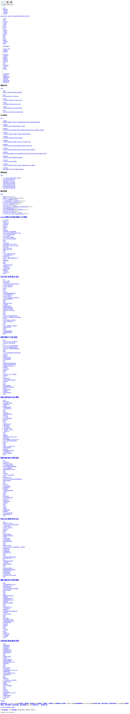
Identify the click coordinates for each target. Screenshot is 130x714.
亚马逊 (4, 27)
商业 (7, 188)
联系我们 (13, 707)
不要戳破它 (6, 678)
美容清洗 (19, 165)
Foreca (4, 476)
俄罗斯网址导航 (9, 208)
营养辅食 (8, 153)
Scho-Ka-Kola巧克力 (8, 512)
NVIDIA (5, 658)
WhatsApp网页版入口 (8, 285)
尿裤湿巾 (12, 153)
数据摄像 (33, 122)
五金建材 (14, 141)
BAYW (5, 442)
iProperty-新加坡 (7, 614)
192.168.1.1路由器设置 (10, 203)
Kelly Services (6, 498)
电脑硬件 (10, 122)
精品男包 (37, 130)
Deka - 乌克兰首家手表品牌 (9, 238)
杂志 (9, 182)
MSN (4, 38)
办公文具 (5, 160)
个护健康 (23, 126)
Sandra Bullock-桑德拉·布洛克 (10, 347)
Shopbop (5, 31)
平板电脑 (19, 122)
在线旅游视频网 (7, 357)
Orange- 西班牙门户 (7, 255)
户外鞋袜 (10, 134)
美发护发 (14, 149)
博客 (14, 182)
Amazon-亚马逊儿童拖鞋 (9, 234)
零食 (4, 145)
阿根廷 (7, 104)
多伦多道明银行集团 (8, 490)
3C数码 (5, 120)
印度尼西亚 (19, 92)
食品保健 (5, 144)
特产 (7, 145)
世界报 (4, 57)
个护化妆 (5, 148)
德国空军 (5, 689)
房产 (9, 186)
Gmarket (5, 66)
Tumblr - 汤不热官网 (8, 321)
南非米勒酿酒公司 (7, 514)
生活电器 (13, 126)
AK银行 (5, 491)
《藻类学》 (6, 562)
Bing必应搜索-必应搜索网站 (10, 466)
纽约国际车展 (6, 378)
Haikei (4, 314)
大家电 (9, 126)
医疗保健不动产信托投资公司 (10, 611)
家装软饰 (10, 141)
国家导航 (5, 10)
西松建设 (5, 612)
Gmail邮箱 (5, 636)
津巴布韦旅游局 (7, 392)
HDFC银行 (5, 484)
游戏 (26, 16)
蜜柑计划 (5, 419)
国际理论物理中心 (7, 563)
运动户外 (5, 132)
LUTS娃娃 (5, 416)
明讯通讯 (5, 367)
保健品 (19, 145)
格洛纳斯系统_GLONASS (9, 692)
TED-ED (5, 354)
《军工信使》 (6, 697)
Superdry (5, 530)
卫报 (4, 62)
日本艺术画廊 (6, 538)
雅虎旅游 (5, 391)
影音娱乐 (28, 122)
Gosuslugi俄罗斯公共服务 (9, 253)
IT (8, 180)
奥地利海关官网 (7, 622)
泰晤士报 (5, 60)
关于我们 (3, 707)
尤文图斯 (5, 304)
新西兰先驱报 (6, 80)
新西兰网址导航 (7, 477)
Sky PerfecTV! (6, 669)
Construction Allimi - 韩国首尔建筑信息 (15, 213)
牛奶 (31, 145)
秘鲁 (10, 104)
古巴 (14, 100)
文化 (14, 185)
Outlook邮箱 (6, 634)
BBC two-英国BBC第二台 (9, 673)
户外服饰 (5, 134)
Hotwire (5, 388)
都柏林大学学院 (7, 545)
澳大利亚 (5, 108)
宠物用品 (20, 137)
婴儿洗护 (17, 153)
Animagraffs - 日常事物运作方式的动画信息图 (16, 206)
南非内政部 (6, 618)
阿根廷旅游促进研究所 (8, 387)
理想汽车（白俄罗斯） (11, 212)
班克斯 (4, 537)
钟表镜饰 (5, 156)
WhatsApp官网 (6, 281)
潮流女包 (32, 130)
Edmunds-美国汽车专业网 (9, 380)
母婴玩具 (5, 152)
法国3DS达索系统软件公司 (9, 364)
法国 (7, 55)
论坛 (12, 182)
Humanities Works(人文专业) (9, 575)
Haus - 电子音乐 (9, 211)
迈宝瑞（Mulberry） (8, 659)
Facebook (5, 21)
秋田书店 (5, 415)
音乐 (23, 16)
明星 (4, 180)
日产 (4, 377)
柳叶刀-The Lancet (7, 558)
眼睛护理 (33, 149)
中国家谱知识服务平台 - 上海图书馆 (14, 209)
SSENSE (5, 29)
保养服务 (33, 165)
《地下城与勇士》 (7, 408)
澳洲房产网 (6, 82)
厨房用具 (11, 137)
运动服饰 (14, 134)
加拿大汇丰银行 (7, 486)
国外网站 (3, 700)
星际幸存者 (6, 401)
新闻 (4, 16)
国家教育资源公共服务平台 (9, 363)
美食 (14, 183)
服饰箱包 (5, 128)
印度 (13, 92)
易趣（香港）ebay (7, 249)
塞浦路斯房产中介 (7, 607)
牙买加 (20, 100)
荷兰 (12, 96)
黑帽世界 (5, 435)
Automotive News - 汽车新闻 (9, 374)
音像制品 (8, 169)
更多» (2, 88)
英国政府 (5, 625)
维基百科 (5, 41)
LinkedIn (5, 42)
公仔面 (4, 507)
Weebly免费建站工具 (8, 294)
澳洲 (5, 74)
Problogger (5, 449)
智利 (13, 104)
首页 (4, 8)
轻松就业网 (6, 496)
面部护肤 (10, 149)
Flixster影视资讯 (7, 359)
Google (4, 18)
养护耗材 (10, 165)
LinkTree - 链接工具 (7, 286)
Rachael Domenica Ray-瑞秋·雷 (10, 341)
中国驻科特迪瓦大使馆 (8, 621)
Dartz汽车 (5, 381)
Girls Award (5, 529)
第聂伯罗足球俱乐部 (8, 307)
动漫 (7, 182)
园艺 (30, 141)
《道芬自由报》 (7, 267)
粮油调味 (23, 145)
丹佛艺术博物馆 (7, 534)
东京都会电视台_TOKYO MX (10, 670)
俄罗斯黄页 (6, 260)
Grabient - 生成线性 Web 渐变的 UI (11, 297)
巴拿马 (16, 100)
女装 (4, 130)
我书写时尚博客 (7, 447)
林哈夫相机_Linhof (7, 585)
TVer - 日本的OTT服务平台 (12, 198)
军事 (14, 188)
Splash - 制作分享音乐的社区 (10, 440)
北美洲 (4, 98)
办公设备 (5, 161)
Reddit (4, 39)
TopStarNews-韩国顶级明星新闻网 (11, 348)
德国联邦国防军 (7, 695)
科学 (12, 185)
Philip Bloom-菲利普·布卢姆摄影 (10, 588)
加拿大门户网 (6, 49)
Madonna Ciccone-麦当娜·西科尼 (10, 345)
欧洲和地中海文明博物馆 (9, 569)
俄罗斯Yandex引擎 (7, 463)
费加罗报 (5, 58)
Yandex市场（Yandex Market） (10, 244)
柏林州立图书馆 (7, 571)
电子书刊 (12, 169)
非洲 (4, 110)
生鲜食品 (27, 145)
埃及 (4, 112)
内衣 (12, 130)
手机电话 (14, 122)
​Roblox (4, 405)
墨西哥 (10, 100)
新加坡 (9, 92)
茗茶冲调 (15, 145)
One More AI (6, 222)
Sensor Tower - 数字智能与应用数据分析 (12, 479)
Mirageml (5, 227)
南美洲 (4, 102)
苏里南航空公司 (7, 649)
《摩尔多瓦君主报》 (8, 265)
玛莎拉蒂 (5, 375)
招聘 (12, 183)
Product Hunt (6, 438)
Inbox (4, 631)
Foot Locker (6, 247)
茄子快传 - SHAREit (12, 202)
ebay (4, 28)
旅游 (14, 16)
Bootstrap (5, 292)
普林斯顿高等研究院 (8, 561)
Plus (4, 559)
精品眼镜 (14, 157)
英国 (5, 55)
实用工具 (19, 141)
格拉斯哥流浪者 (7, 306)
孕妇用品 (35, 153)
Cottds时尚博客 (6, 526)
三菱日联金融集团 (7, 660)
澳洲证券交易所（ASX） (9, 662)
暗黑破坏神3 (6, 404)
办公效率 (5, 202)
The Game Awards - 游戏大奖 (10, 680)
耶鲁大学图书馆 (7, 480)
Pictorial (5, 221)
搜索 (4, 183)
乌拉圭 (19, 104)
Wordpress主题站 (7, 296)
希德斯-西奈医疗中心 (8, 600)
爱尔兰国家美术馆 (7, 541)
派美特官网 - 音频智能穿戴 (9, 231)
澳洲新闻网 (6, 78)
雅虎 (4, 36)
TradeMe (5, 75)
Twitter (4, 23)
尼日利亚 (17, 112)
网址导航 (5, 9)
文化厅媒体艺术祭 (7, 414)
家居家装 (5, 140)
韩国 (7, 65)
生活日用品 (6, 137)
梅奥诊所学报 (6, 425)
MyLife (4, 288)
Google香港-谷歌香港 (8, 465)
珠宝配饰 (28, 130)
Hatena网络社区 (7, 451)
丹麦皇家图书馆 (7, 573)
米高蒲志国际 (6, 501)
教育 (19, 16)
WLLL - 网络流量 (9, 199)
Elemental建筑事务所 (8, 299)
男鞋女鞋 (19, 130)
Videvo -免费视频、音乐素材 (10, 325)
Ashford (5, 32)
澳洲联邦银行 (6, 76)
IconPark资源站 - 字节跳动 (9, 320)
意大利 (14, 96)
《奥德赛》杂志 (7, 424)
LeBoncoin (5, 61)
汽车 (28, 16)
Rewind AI (5, 225)
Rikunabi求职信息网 (8, 497)
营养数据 (5, 597)
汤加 (17, 108)
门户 (17, 178)
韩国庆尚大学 (6, 548)
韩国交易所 (6, 663)
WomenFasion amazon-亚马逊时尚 (11, 524)
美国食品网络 (6, 510)
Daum (4, 68)
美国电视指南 (6, 671)
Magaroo (5, 356)
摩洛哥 (13, 112)
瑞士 (18, 96)
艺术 (7, 185)
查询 (7, 183)
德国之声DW (6, 269)
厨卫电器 (5, 126)
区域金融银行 (6, 487)
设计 (11, 16)
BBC (4, 64)
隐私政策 (8, 707)
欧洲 (4, 94)
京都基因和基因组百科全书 (9, 557)
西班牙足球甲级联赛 (8, 309)
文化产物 (5, 167)
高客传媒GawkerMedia (8, 450)
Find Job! (5, 500)
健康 (7, 186)
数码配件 (24, 122)
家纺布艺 (26, 141)
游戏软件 (17, 169)
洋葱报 (4, 682)
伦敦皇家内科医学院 (8, 602)
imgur (4, 34)
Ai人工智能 (6, 178)
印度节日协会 (6, 572)
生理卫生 (28, 149)
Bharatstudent (6, 282)
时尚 (4, 185)
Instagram (5, 33)
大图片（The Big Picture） (9, 446)
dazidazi (5, 370)
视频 (21, 16)
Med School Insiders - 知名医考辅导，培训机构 (14, 547)
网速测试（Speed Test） (8, 366)
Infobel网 (5, 473)
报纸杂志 (22, 169)
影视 (9, 188)
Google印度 (6, 462)
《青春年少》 (6, 431)
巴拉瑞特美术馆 (7, 540)
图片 (12, 179)
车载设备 (24, 165)
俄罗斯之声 (6, 266)
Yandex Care (8, 205)
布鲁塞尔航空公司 (7, 651)
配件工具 (28, 165)
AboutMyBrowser (7, 681)
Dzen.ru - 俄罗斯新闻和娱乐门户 (10, 258)
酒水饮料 (10, 145)
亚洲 (4, 91)
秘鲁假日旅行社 (7, 389)
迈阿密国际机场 (7, 652)
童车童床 (26, 153)
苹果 (4, 43)
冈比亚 (21, 112)
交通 (4, 188)
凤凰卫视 (5, 270)
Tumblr (4, 24)
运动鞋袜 (24, 134)
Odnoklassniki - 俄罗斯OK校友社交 (11, 283)
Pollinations (5, 223)
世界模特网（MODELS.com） (10, 436)
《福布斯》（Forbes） (8, 429)
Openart (5, 226)
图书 (4, 169)
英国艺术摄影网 (7, 590)
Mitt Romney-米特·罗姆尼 (9, 343)
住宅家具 (5, 141)
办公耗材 (10, 161)
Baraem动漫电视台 (7, 418)
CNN (4, 37)
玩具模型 (45, 153)
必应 (4, 19)
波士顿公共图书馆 (7, 568)
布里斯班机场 (6, 645)
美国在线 (5, 51)
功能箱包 (42, 130)
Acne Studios (6, 243)
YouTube (5, 22)
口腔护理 (24, 149)
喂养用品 (22, 153)
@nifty (4, 259)
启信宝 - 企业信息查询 (8, 475)
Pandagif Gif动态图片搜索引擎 (10, 315)
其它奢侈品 (19, 157)
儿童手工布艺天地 (7, 453)
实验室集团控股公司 (8, 598)
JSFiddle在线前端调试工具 (9, 293)
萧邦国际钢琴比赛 (7, 332)
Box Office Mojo (7, 667)
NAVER (5, 69)
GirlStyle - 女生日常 (7, 527)
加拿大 (7, 46)
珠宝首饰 (5, 157)
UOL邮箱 (5, 629)
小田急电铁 (6, 648)
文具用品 (14, 161)
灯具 (23, 141)
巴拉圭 (15, 104)
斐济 (12, 108)
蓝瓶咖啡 (5, 511)
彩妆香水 (5, 149)
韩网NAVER (6, 256)
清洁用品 (16, 137)
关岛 (15, 108)
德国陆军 (5, 694)
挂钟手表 (10, 157)
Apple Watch (6, 369)
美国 (5, 46)
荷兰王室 (5, 624)
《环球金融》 (6, 426)
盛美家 (4, 508)
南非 (7, 112)
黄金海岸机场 (6, 646)
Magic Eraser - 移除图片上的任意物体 (12, 317)
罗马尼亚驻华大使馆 (8, 619)
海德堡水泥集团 (7, 656)
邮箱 (14, 186)
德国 (9, 96)
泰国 (15, 92)
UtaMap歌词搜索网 (7, 331)
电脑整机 (5, 122)
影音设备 (18, 126)
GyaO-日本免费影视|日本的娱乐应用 (12, 352)
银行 (9, 183)
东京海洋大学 (6, 549)
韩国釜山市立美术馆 (8, 535)
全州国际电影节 (7, 674)
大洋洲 (4, 106)
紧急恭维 (5, 684)
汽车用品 (5, 164)
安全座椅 (31, 153)
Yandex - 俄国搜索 (7, 468)
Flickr (4, 26)
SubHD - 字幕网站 (7, 685)
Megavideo (5, 355)
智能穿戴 (37, 122)
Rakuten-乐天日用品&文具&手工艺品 (12, 233)
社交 (6, 16)
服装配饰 (23, 130)
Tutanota (5, 632)
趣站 (16, 16)
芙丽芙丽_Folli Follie (8, 523)
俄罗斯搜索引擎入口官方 (9, 469)
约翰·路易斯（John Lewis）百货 (10, 245)
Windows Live (6, 633)
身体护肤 (19, 149)
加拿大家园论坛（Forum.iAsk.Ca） (11, 439)
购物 (2, 16)
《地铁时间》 (6, 272)
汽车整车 (5, 165)
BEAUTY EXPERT (7, 248)
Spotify (4, 328)
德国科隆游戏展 (7, 407)
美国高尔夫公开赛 (7, 303)
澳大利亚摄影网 (7, 587)
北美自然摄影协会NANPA (9, 584)
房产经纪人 (6, 609)
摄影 (4, 186)
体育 (9, 179)
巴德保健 (5, 601)
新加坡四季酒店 (7, 385)
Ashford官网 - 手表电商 (8, 237)
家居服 (14, 130)
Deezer (4, 329)
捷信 (4, 591)
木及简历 (5, 502)
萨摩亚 (20, 108)
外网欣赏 (5, 13)
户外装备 (19, 134)
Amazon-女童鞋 (6, 235)
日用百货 (5, 136)
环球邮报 (5, 50)
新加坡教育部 (6, 551)
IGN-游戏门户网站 (7, 403)
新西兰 (7, 74)
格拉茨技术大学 (7, 552)
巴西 (4, 104)
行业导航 (5, 12)
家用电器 (5, 124)
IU (3, 344)
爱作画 (4, 318)
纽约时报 (5, 54)
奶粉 (4, 153)
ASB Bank (5, 79)
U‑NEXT (8, 196)
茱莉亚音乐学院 (7, 327)
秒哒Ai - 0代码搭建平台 (14, 201)
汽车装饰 (14, 165)
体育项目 (28, 134)
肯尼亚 (9, 112)
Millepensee (5, 412)
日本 (5, 65)
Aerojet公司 (6, 691)
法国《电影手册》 (7, 428)
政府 (9, 16)
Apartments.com (6, 608)
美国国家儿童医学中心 (8, 595)
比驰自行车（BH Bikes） (9, 310)
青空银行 (5, 489)
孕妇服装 (40, 153)
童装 (9, 130)
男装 (7, 130)
